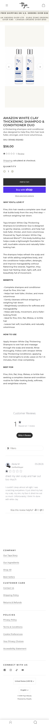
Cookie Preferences (13, 634)
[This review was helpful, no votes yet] (36, 510)
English (24, 690)
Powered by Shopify (25, 699)
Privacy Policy (10, 620)
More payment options (24, 196)
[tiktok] (17, 670)
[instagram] (11, 670)
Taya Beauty (27, 696)
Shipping (7, 160)
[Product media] (24, 66)
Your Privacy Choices (13, 641)
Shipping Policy (11, 595)
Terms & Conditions (12, 627)
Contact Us (8, 588)
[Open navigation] (9, 5)
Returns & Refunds (12, 602)
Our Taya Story (10, 555)
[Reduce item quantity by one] (4, 172)
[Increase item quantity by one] (12, 172)
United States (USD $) (24, 681)
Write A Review (24, 435)
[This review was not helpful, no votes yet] (41, 510)
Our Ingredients (11, 562)
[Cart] (44, 5)
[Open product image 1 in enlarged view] (24, 66)
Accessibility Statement (14, 648)
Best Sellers (9, 577)
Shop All (7, 570)
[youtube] (23, 670)
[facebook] (5, 670)
